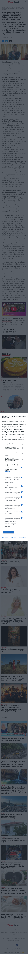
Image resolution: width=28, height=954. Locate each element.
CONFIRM (8, 532)
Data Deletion (5, 537)
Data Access (14, 537)
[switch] (22, 448)
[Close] (24, 416)
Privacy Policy (22, 537)
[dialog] (14, 477)
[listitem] (14, 444)
